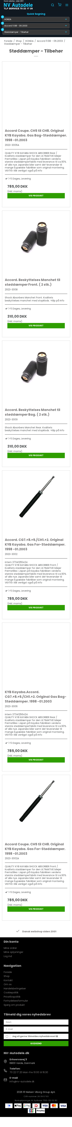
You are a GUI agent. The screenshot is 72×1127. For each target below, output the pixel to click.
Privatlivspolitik (12, 996)
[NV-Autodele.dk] (18, 5)
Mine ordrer (10, 948)
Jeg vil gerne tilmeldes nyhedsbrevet (34, 1036)
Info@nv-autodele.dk (22, 1081)
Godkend (36, 1043)
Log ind (8, 956)
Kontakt (8, 980)
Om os (8, 984)
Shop (7, 976)
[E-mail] (36, 1029)
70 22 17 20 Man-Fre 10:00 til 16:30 (29, 1072)
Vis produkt (36, 195)
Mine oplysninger (13, 952)
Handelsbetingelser (15, 988)
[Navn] (36, 1022)
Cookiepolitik (11, 992)
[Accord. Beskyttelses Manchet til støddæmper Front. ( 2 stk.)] (36, 243)
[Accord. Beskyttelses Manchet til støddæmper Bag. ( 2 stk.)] (36, 373)
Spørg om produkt (14, 1005)
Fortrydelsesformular (16, 1000)
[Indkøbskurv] (59, 5)
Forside (8, 972)
